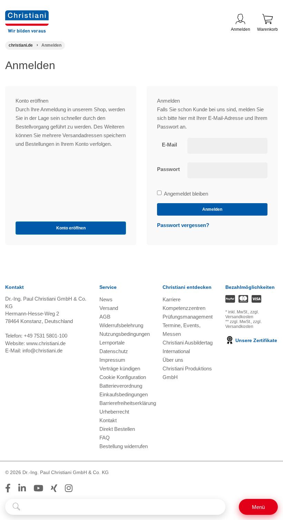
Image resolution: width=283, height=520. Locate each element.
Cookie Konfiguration (122, 377)
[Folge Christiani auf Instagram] (68, 488)
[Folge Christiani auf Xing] (54, 488)
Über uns (173, 360)
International (176, 351)
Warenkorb (267, 29)
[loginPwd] (227, 170)
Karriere (171, 299)
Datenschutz (113, 351)
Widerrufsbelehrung (121, 325)
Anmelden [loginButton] (212, 209)
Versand (108, 308)
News (106, 299)
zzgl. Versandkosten (242, 314)
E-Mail (169, 145)
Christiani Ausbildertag (188, 343)
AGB (104, 317)
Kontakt (108, 420)
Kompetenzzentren (184, 308)
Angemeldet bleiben (186, 194)
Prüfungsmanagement (188, 317)
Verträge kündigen (119, 368)
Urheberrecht (114, 412)
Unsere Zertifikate (255, 340)
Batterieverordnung (120, 386)
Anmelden (240, 29)
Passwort (168, 169)
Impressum (112, 360)
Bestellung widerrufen (123, 446)
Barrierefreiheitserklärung (127, 403)
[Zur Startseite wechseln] (27, 15)
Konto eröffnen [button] (71, 228)
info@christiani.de (42, 350)
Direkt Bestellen (117, 429)
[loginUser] (227, 146)
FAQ (104, 438)
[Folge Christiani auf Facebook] (8, 488)
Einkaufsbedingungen (123, 394)
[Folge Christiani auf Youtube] (38, 488)
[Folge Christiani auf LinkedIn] (22, 488)
